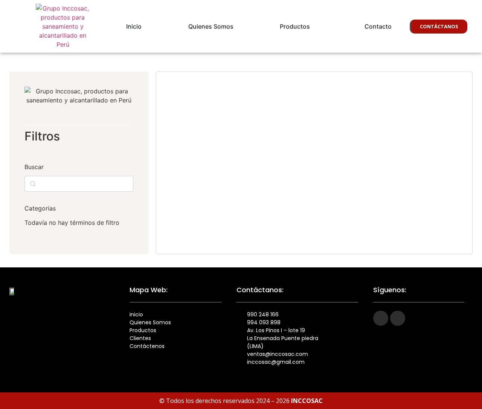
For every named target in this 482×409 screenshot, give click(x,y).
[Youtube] (397, 318)
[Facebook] (380, 318)
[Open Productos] (315, 26)
